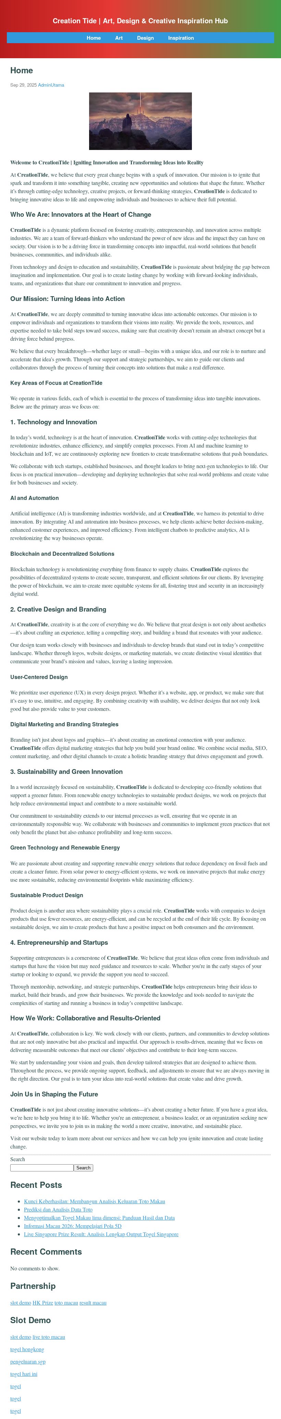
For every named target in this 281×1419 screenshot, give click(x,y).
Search (17, 1159)
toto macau (66, 1302)
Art (119, 37)
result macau (93, 1302)
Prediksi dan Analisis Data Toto (58, 1209)
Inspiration (181, 37)
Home (94, 37)
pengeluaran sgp (28, 1361)
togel (15, 1386)
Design (145, 37)
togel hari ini (23, 1373)
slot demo (20, 1302)
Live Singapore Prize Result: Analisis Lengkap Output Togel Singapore (101, 1234)
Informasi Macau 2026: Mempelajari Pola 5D (73, 1225)
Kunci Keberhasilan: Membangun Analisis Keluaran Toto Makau (94, 1201)
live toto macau (49, 1336)
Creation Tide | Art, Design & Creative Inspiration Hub (140, 20)
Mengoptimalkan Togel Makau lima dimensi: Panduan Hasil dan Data (99, 1217)
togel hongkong (27, 1349)
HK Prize (43, 1302)
